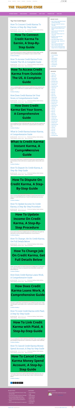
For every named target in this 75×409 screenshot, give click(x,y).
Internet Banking (13, 13)
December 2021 (54, 100)
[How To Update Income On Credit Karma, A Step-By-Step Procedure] (27, 221)
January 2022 (53, 98)
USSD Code (59, 13)
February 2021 (54, 116)
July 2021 (53, 108)
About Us (18, 1)
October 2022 (54, 84)
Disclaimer (23, 1)
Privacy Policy (29, 1)
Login (52, 56)
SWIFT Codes (42, 13)
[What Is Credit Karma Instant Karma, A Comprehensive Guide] (27, 149)
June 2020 (53, 129)
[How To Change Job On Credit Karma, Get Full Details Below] (27, 256)
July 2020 (53, 127)
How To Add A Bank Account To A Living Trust (18, 402)
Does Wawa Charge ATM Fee (57, 39)
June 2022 (53, 90)
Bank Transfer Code (63, 407)
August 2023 (53, 75)
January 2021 (53, 117)
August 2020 (53, 125)
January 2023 (53, 79)
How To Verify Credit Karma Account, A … (59, 393)
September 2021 (54, 105)
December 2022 (54, 81)
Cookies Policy (35, 1)
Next (21, 382)
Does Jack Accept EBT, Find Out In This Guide (17, 395)
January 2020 (53, 133)
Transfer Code (50, 13)
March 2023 (53, 76)
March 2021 (53, 114)
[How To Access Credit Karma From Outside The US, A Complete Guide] (27, 77)
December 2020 (54, 119)
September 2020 (54, 124)
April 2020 (53, 132)
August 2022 (53, 87)
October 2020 (54, 122)
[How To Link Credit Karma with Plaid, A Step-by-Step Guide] (27, 328)
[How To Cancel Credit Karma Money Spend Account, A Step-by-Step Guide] (27, 363)
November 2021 (54, 102)
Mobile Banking (23, 13)
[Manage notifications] (72, 407)
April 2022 (53, 94)
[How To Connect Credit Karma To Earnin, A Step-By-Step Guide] (27, 42)
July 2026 (53, 73)
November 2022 (54, 82)
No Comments (29, 31)
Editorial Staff (14, 29)
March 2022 (53, 95)
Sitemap (9, 1)
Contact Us (14, 1)
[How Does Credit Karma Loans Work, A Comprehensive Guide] (27, 292)
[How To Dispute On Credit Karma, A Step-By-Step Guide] (27, 185)
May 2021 (53, 111)
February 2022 (54, 97)
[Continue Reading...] (14, 55)
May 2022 (53, 92)
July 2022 (53, 89)
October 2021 (54, 103)
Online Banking (33, 13)
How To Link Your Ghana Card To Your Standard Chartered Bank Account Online (58, 28)
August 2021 (53, 106)
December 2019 (54, 135)
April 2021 (53, 113)
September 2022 (54, 86)
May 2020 (53, 130)
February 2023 (54, 78)
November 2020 (54, 121)
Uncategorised (54, 64)
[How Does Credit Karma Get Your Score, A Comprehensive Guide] (27, 113)
